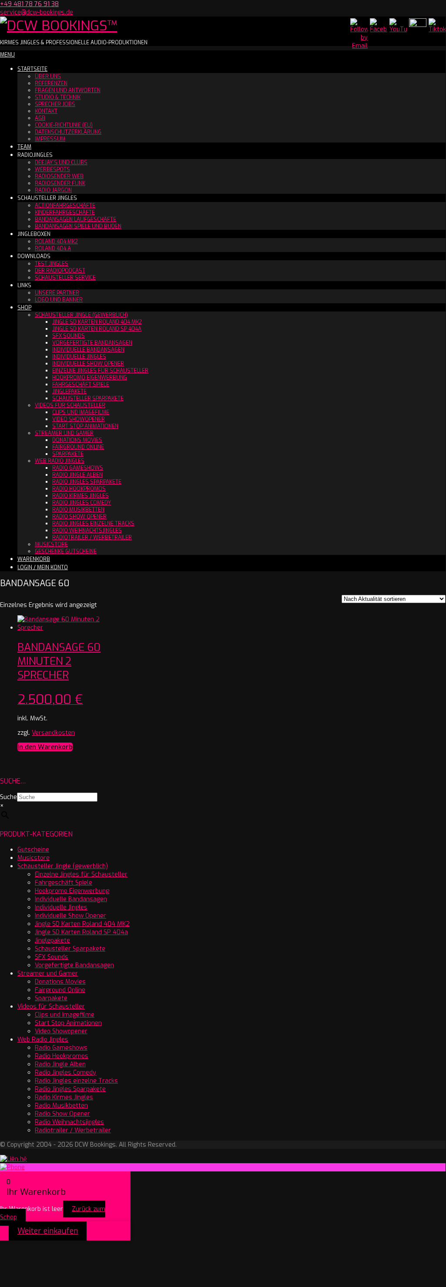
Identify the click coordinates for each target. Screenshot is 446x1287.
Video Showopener (78, 419)
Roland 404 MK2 (56, 241)
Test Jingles (51, 263)
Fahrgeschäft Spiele (80, 384)
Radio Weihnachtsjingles (87, 530)
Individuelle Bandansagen (88, 349)
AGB (40, 118)
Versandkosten (53, 733)
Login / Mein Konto (42, 567)
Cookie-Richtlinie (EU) (64, 125)
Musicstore (51, 544)
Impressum (50, 139)
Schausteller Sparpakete (88, 398)
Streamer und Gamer (64, 433)
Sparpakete (68, 454)
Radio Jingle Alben (77, 474)
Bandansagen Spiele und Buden (78, 226)
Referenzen (51, 83)
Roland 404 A (53, 248)
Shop (24, 307)
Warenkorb (33, 559)
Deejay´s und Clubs (61, 162)
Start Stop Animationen (85, 426)
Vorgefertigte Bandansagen (92, 342)
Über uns (48, 76)
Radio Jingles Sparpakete (86, 481)
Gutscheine (33, 850)
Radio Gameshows (77, 467)
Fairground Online (78, 447)
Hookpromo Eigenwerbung (89, 377)
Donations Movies (77, 440)
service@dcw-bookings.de (36, 12)
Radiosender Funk (60, 183)
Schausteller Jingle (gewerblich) (81, 315)
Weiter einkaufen (47, 1231)
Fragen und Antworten (68, 90)
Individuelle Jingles (79, 356)
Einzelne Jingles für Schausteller (100, 370)
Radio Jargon (53, 190)
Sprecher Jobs (55, 104)
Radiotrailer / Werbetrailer (92, 537)
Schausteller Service (65, 277)
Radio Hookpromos (79, 488)
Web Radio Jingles (59, 461)
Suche (8, 797)
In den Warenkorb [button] (45, 747)
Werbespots (52, 169)
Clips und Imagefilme (80, 412)
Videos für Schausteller (70, 405)
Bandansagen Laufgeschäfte (75, 219)
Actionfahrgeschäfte (65, 205)
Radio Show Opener (79, 516)
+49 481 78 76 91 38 (29, 4)
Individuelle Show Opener (88, 363)
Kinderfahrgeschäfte (65, 212)
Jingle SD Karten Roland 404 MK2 (97, 321)
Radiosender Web (59, 176)
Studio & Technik (57, 97)
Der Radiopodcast (60, 270)
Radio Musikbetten (78, 509)
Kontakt (46, 111)
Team (24, 146)
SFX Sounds (68, 335)
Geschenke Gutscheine (66, 551)
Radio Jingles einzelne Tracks (93, 523)
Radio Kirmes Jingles (80, 495)
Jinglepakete (69, 391)
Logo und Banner (59, 299)
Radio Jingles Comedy (81, 502)
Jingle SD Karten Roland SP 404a (96, 328)
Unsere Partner (57, 292)
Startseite (32, 69)
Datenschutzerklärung (68, 132)
